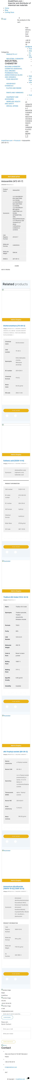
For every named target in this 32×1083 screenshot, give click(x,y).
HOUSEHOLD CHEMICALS (8, 332)
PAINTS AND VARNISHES (14, 92)
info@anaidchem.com (11, 1067)
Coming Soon (9, 12)
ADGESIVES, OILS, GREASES (9, 330)
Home (7, 8)
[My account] (18, 16)
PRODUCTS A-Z (11, 54)
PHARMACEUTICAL (11, 73)
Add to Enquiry (16, 320)
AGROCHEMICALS (11, 75)
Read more (16, 410)
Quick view (16, 416)
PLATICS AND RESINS (13, 88)
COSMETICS (9, 68)
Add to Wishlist (7, 415)
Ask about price (14, 176)
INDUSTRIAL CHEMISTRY (14, 59)
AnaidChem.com (20, 1079)
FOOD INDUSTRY (12, 79)
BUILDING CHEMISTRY (12, 66)
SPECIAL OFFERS (12, 106)
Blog (6, 10)
